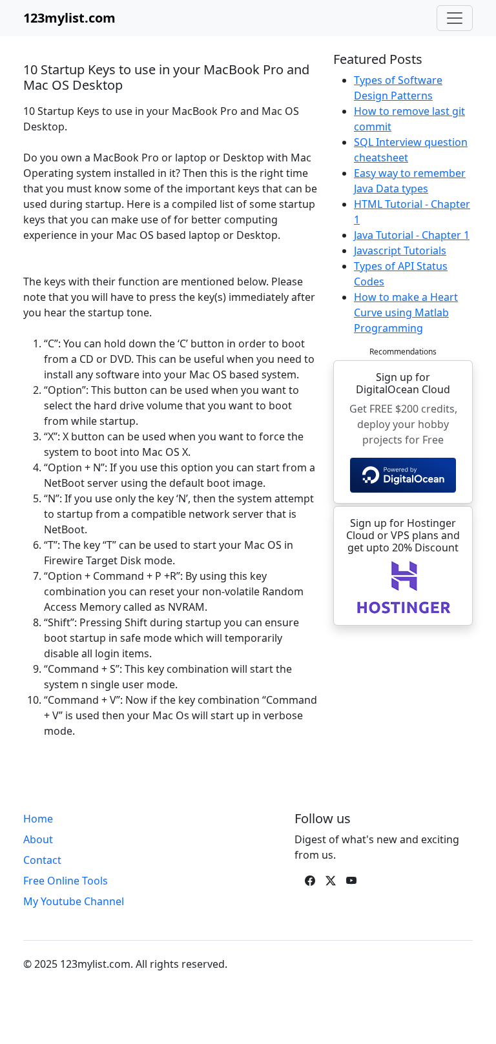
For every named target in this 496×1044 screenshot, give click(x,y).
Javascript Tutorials (400, 250)
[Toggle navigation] (455, 18)
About (38, 839)
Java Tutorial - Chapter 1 (412, 235)
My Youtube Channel (73, 901)
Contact (42, 860)
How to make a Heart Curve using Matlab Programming (406, 312)
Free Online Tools (65, 881)
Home (38, 819)
